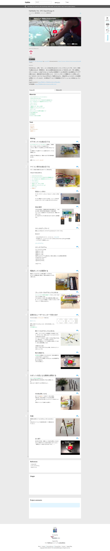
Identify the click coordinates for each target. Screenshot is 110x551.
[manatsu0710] (31, 52)
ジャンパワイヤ (34, 104)
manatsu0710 (46, 61)
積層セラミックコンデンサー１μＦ (38, 107)
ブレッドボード (34, 103)
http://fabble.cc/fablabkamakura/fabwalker (49, 82)
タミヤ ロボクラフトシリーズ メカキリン (39, 97)
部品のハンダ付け (40, 191)
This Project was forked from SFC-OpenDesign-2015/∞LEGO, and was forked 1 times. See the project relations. (51, 6)
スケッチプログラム (39, 243)
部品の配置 (38, 207)
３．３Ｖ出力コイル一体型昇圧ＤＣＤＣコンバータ (41, 101)
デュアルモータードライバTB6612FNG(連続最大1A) (41, 100)
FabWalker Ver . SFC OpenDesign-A (36, 61)
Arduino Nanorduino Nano (36, 98)
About (39, 546)
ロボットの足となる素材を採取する (43, 375)
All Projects (57, 2)
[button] (62, 198)
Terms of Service (50, 546)
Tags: (30, 14)
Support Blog (69, 546)
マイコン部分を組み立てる (40, 167)
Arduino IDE (56, 237)
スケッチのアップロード (42, 228)
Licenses (63, 546)
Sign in (67, 2)
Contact (43, 546)
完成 (31, 416)
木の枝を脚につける (41, 393)
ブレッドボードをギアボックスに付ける (46, 292)
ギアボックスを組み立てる (40, 142)
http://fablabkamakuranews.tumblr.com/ (45, 84)
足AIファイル (33, 320)
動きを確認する (39, 353)
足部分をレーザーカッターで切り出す (44, 315)
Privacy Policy (58, 546)
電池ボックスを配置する (39, 271)
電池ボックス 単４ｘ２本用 (36, 106)
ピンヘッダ (33, 109)
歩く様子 (37, 438)
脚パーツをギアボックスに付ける (44, 331)
